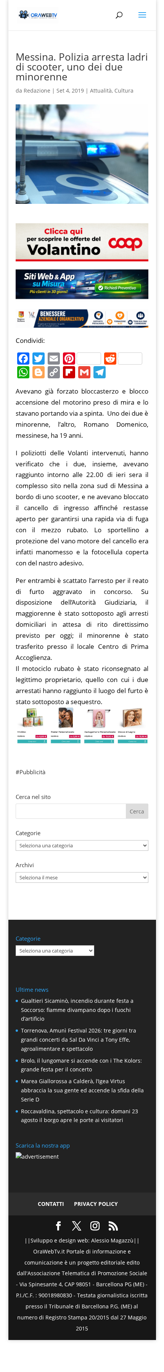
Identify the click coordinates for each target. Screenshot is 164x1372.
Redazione (37, 90)
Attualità (101, 90)
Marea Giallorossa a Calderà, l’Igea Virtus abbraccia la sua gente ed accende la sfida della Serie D (82, 1090)
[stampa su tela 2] (82, 737)
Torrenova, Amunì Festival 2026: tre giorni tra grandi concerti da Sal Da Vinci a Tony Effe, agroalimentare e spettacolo (78, 1039)
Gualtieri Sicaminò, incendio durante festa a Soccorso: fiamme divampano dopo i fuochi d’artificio (77, 1010)
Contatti (51, 1203)
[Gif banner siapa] (82, 321)
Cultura (123, 90)
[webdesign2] (82, 295)
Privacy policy (96, 1203)
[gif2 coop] (82, 255)
